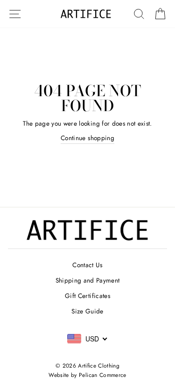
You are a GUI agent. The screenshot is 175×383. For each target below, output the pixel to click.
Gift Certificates (87, 295)
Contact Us (87, 265)
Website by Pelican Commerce (87, 375)
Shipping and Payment (88, 280)
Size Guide (87, 311)
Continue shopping (87, 137)
